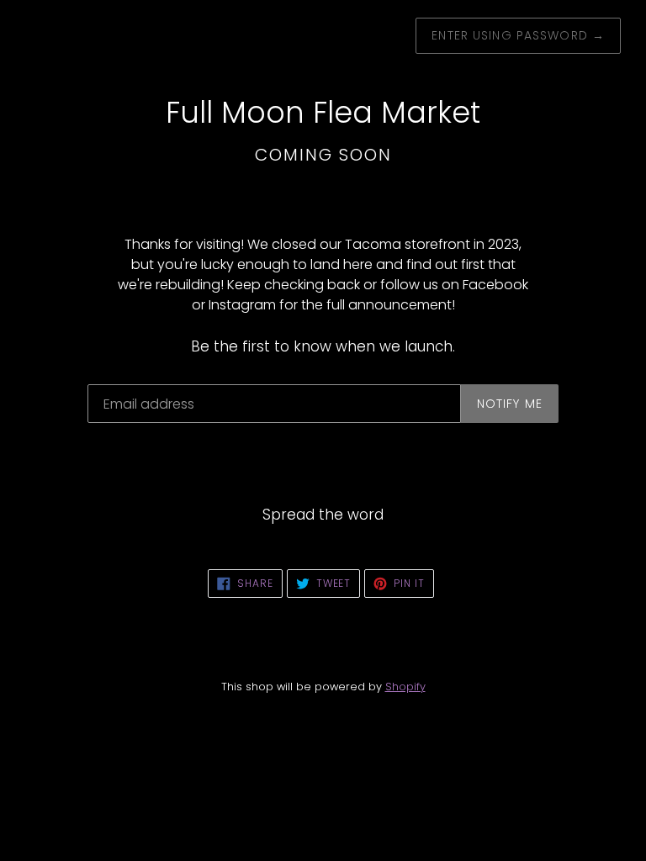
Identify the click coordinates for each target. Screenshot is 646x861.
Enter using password (518, 35)
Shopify (405, 686)
